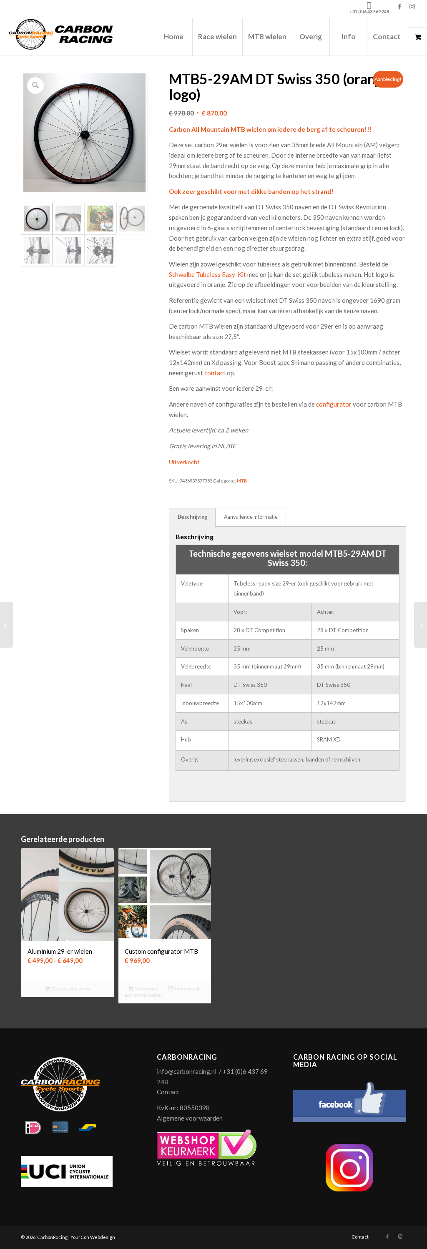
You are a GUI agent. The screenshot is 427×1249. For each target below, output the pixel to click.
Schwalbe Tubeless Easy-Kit (208, 274)
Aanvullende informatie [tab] (251, 517)
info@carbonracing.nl (186, 1071)
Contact (168, 1092)
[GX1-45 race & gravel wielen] (6, 625)
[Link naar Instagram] (412, 6)
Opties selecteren (70, 988)
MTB (242, 480)
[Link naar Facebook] (400, 6)
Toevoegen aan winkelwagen (143, 992)
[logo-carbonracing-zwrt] (60, 36)
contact (215, 373)
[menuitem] (173, 36)
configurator (334, 404)
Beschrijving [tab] (192, 517)
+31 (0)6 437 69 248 (369, 11)
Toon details (187, 988)
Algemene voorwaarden (190, 1118)
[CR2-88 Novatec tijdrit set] (420, 625)
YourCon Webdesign (92, 1237)
